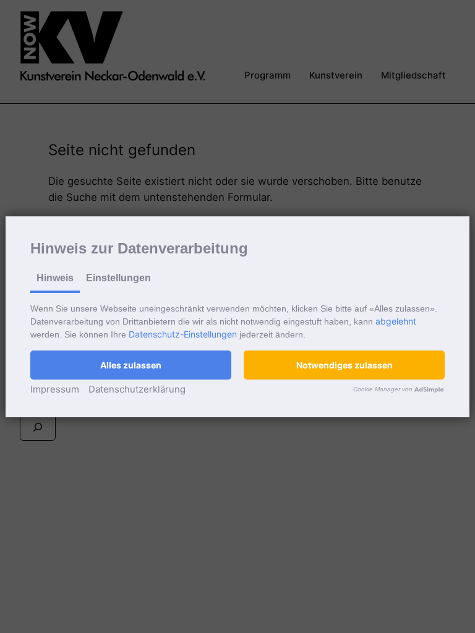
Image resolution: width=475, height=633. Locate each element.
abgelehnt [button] (395, 321)
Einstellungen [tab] (118, 278)
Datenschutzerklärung (137, 389)
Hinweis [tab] (55, 278)
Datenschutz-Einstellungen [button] (183, 334)
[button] (130, 365)
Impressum (54, 389)
